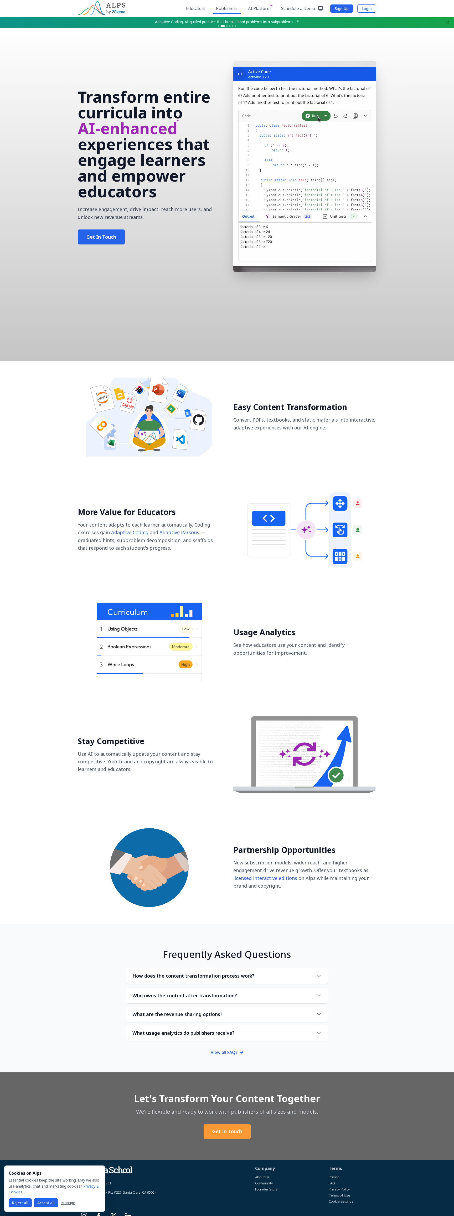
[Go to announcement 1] (218, 26)
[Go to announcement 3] (226, 26)
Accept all (46, 1202)
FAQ (332, 1183)
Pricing (334, 1177)
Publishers (227, 8)
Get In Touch (101, 237)
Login (367, 8)
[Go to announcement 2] (221, 26)
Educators (195, 8)
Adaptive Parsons (179, 532)
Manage (68, 1202)
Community (264, 1183)
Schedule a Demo (298, 8)
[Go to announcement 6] (235, 26)
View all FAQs (225, 1052)
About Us (262, 1177)
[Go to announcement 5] (233, 26)
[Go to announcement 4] (230, 26)
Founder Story (266, 1189)
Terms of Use (339, 1195)
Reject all (20, 1202)
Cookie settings (341, 1201)
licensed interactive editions (265, 878)
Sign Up (342, 8)
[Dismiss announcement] (448, 22)
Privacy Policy (339, 1189)
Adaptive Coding (129, 532)
